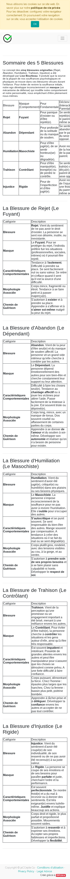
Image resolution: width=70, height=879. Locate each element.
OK (35, 24)
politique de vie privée (45, 7)
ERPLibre (61, 875)
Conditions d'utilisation (50, 867)
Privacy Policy (26, 871)
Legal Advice (44, 871)
